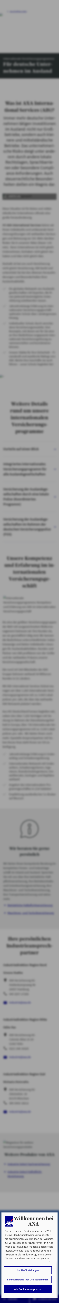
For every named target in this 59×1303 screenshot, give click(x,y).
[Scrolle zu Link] (9, 1221)
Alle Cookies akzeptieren (27, 1289)
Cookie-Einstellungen (28, 1270)
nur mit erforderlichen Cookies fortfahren (28, 1279)
